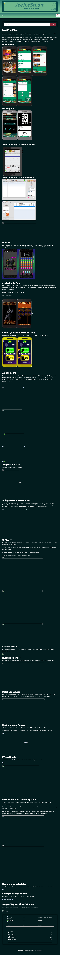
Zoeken (53, 24)
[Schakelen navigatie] (3, 15)
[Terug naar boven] (58, 953)
